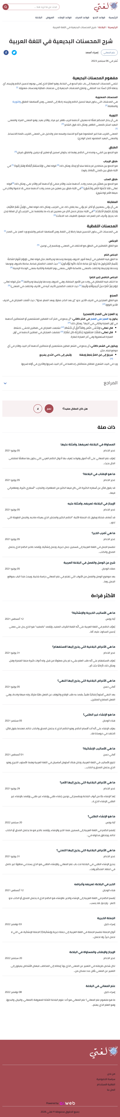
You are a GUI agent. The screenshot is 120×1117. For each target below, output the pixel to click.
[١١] (80, 285)
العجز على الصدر (99, 318)
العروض (50, 17)
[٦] (13, 165)
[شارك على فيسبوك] (6, 52)
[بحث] (5, 7)
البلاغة (38, 17)
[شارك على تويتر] (14, 52)
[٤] (116, 128)
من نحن (111, 1074)
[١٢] (103, 304)
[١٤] (62, 331)
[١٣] (62, 327)
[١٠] (59, 263)
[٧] (82, 187)
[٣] (63, 124)
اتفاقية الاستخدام (106, 1084)
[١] (17, 87)
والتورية (16, 101)
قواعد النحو (99, 17)
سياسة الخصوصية (106, 1079)
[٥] (16, 151)
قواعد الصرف (82, 17)
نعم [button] (49, 408)
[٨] (94, 210)
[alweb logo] (67, 1103)
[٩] (38, 245)
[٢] (106, 105)
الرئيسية (113, 17)
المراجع (111, 383)
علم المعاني (109, 52)
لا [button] (38, 408)
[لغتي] (106, 7)
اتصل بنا (111, 1090)
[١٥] (111, 358)
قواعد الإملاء (64, 17)
